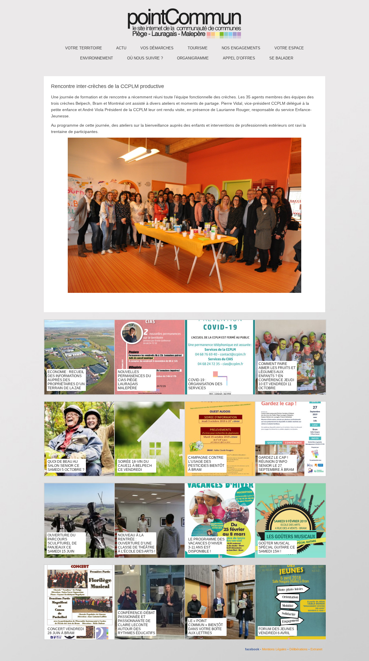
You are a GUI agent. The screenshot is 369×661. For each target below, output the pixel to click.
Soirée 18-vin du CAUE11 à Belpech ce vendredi (135, 466)
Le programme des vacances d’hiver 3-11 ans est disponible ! (206, 545)
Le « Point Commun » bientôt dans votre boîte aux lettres (205, 627)
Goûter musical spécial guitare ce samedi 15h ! (277, 547)
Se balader (281, 58)
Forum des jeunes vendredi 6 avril (276, 631)
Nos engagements (241, 48)
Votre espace (289, 48)
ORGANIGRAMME (193, 58)
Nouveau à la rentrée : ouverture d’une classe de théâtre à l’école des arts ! (136, 543)
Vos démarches (157, 48)
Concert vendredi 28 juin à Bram (66, 631)
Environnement (96, 58)
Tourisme (198, 48)
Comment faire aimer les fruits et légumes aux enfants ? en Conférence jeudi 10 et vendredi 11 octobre (277, 376)
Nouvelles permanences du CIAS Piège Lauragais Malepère (134, 380)
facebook (252, 649)
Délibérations (298, 649)
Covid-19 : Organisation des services (205, 384)
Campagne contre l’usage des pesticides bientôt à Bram (206, 464)
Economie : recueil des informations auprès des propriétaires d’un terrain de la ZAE (66, 380)
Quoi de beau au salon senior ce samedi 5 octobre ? (66, 466)
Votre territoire (83, 48)
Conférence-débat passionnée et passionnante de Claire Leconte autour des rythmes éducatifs (136, 623)
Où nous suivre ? (145, 58)
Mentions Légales (274, 649)
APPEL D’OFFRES (239, 58)
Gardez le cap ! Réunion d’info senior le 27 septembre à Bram (276, 464)
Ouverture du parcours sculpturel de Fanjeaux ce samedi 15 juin (62, 543)
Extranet (316, 649)
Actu (121, 48)
